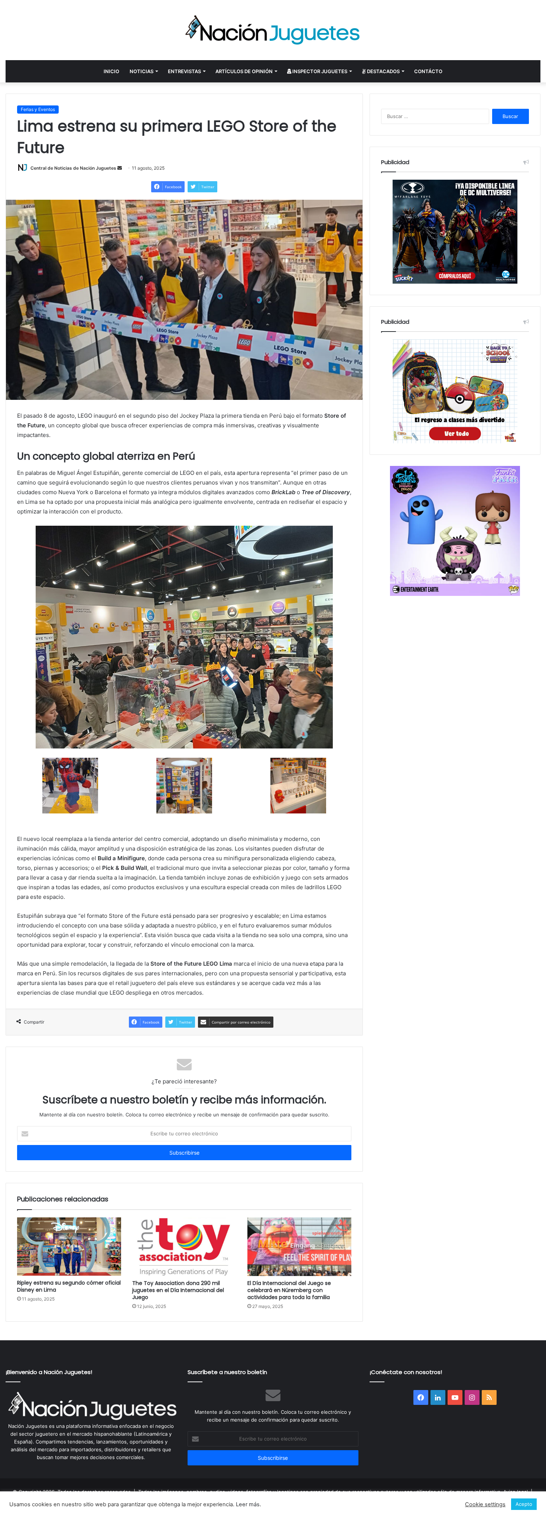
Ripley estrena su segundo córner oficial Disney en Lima (69, 1286)
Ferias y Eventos (38, 109)
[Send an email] (119, 168)
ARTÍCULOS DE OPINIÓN (244, 71)
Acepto (524, 1504)
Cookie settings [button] (485, 1504)
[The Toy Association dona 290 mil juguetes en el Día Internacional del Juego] (184, 1246)
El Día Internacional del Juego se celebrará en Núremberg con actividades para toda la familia (289, 1290)
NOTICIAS (141, 71)
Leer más (248, 1504)
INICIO (111, 71)
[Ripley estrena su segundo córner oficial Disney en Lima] (69, 1246)
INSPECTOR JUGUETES (319, 71)
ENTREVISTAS (184, 71)
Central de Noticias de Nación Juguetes (73, 168)
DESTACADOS (383, 71)
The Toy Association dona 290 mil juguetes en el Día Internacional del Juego (178, 1290)
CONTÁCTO (428, 71)
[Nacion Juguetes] (273, 30)
